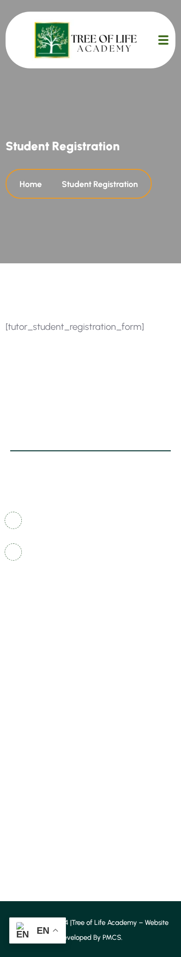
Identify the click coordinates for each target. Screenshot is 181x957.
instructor (30, 754)
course (25, 737)
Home (32, 184)
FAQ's (23, 668)
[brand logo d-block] (85, 40)
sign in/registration (47, 703)
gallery (26, 634)
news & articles (40, 651)
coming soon (36, 686)
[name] (163, 40)
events (25, 772)
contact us (32, 617)
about (24, 720)
